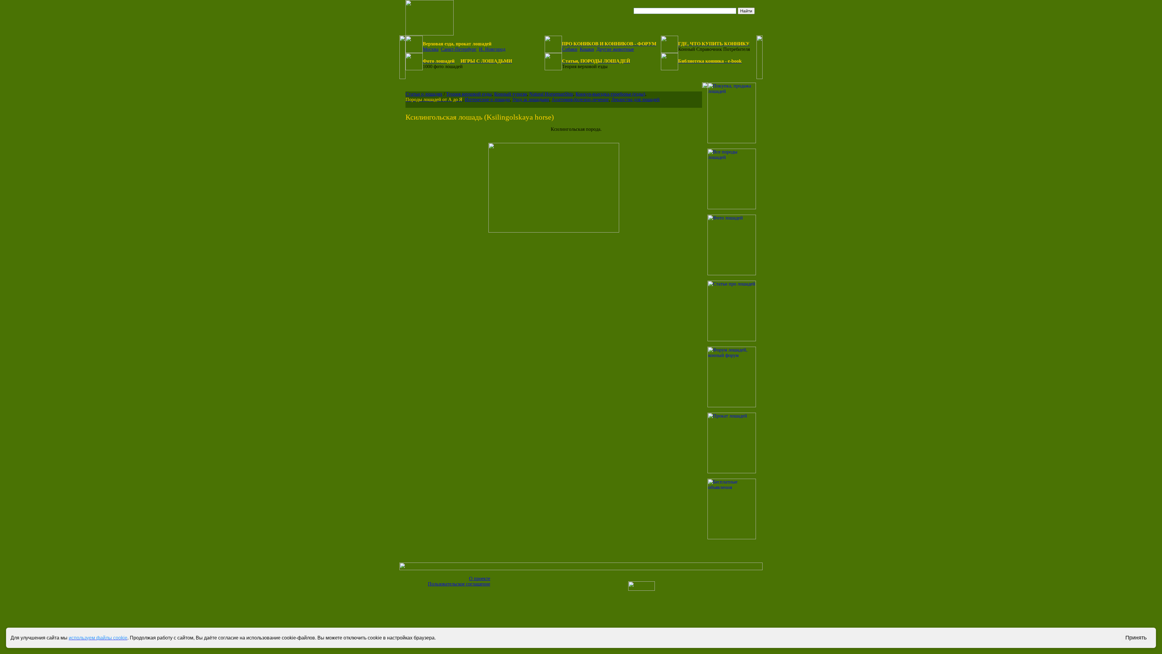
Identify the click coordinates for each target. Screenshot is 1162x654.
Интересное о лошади (487, 99)
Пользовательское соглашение (459, 583)
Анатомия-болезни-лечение (580, 99)
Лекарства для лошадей (635, 99)
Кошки (587, 49)
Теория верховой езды (469, 94)
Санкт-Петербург (459, 49)
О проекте (479, 578)
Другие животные (615, 49)
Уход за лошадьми (530, 99)
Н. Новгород (492, 49)
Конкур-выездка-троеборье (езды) (610, 94)
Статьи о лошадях (423, 94)
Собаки (569, 49)
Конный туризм (510, 94)
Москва (430, 49)
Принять (1136, 638)
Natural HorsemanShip (551, 94)
